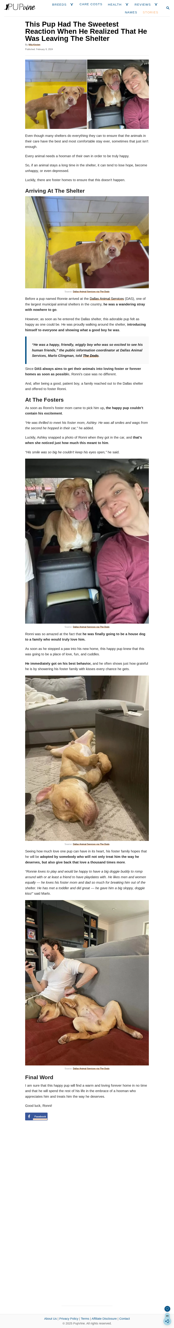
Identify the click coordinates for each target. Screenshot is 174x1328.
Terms (85, 1318)
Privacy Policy (68, 1318)
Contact (124, 1318)
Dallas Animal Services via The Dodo (91, 291)
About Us (50, 1318)
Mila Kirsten (34, 44)
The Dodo (90, 356)
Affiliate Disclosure (104, 1318)
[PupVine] (19, 8)
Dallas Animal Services (107, 299)
